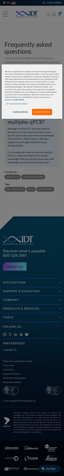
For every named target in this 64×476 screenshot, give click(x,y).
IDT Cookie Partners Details (17, 104)
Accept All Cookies (42, 112)
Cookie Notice (18, 100)
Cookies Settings (20, 112)
